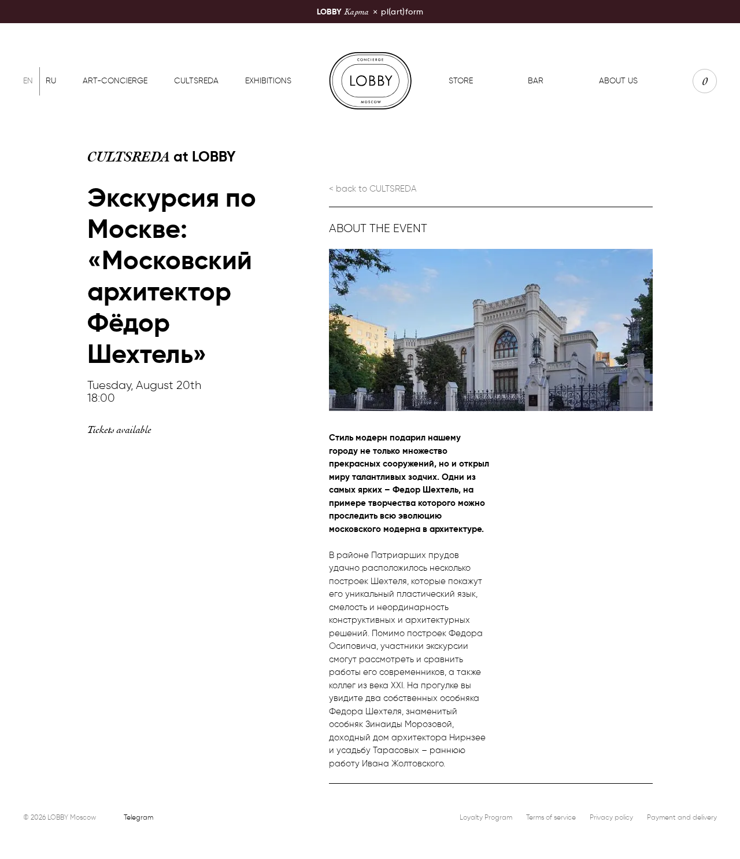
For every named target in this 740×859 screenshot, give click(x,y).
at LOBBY (161, 157)
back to (376, 188)
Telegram (138, 817)
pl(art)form (370, 11)
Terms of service (551, 817)
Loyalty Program (486, 817)
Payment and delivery (682, 817)
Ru (51, 81)
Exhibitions (268, 81)
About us (618, 81)
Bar (535, 81)
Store (461, 81)
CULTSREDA (196, 81)
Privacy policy (611, 817)
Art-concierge (115, 81)
